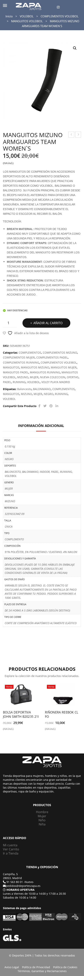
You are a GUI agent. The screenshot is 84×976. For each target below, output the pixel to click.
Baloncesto (24, 389)
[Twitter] (44, 406)
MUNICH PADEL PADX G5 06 (71, 135)
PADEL (7, 382)
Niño (42, 820)
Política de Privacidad (36, 967)
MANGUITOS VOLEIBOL (27, 21)
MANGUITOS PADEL (15, 372)
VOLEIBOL (27, 16)
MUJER (34, 377)
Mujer (42, 816)
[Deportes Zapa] (28, 6)
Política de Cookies (65, 967)
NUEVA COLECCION (52, 377)
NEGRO (48, 394)
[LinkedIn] (56, 406)
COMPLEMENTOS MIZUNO (60, 352)
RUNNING (19, 382)
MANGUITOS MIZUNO (35, 367)
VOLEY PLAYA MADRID (55, 382)
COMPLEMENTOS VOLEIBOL (60, 16)
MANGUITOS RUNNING (45, 372)
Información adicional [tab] (41, 425)
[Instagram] (58, 7)
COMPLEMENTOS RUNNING (21, 362)
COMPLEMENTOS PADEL (52, 357)
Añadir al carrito (48, 323)
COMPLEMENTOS (30, 352)
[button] (74, 48)
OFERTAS (73, 377)
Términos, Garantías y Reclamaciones (42, 971)
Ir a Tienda (10, 853)
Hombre (42, 812)
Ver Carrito (11, 849)
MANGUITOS (11, 367)
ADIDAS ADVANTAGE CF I (78, 135)
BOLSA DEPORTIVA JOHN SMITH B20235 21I (21, 714)
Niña (42, 824)
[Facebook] (39, 406)
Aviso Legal (11, 967)
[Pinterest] (51, 406)
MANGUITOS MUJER (64, 367)
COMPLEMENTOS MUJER (19, 357)
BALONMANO (42, 389)
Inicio (9, 16)
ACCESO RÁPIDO (14, 838)
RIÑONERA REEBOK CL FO (61, 714)
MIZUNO (22, 377)
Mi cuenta (10, 845)
